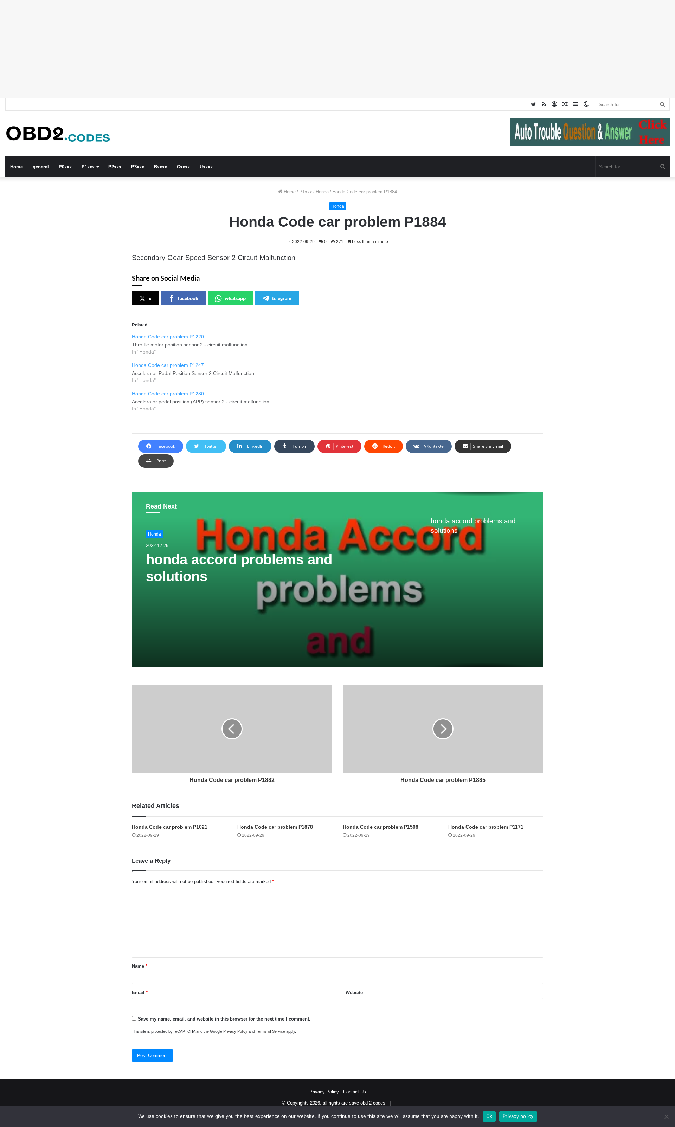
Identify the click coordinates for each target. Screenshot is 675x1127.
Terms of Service (270, 1031)
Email (140, 992)
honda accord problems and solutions (239, 568)
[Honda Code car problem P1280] (341, 400)
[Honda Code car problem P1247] (341, 372)
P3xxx (137, 166)
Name (139, 966)
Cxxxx (183, 166)
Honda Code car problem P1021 (169, 827)
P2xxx (114, 166)
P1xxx (88, 166)
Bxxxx (160, 166)
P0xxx (65, 166)
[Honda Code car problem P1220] (341, 343)
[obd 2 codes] (58, 133)
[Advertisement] (211, 49)
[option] (337, 579)
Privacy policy (518, 1116)
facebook (188, 298)
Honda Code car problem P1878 (275, 827)
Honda (322, 191)
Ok (489, 1116)
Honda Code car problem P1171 (485, 827)
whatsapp (235, 298)
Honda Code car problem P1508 (380, 827)
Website (354, 992)
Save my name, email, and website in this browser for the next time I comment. (224, 1019)
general (41, 166)
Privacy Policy (235, 1031)
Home (16, 166)
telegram (281, 298)
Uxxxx (206, 166)
